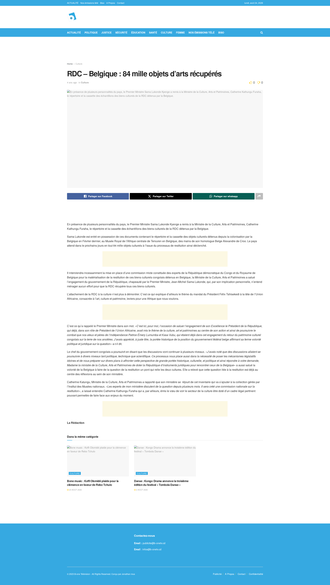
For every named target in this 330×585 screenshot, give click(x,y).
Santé (153, 32)
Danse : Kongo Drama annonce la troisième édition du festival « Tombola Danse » (161, 483)
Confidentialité (256, 574)
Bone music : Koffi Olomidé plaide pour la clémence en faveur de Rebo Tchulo (93, 483)
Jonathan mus (128, 573)
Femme (180, 32)
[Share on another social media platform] (259, 196)
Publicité (217, 574)
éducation (138, 32)
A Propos (110, 2)
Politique (91, 32)
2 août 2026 (142, 489)
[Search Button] (261, 32)
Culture (166, 32)
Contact (120, 2)
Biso (102, 2)
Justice (106, 32)
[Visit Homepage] (71, 17)
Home (70, 63)
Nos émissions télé (89, 2)
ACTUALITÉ (72, 2)
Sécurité (121, 32)
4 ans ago (72, 82)
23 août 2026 (75, 489)
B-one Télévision (82, 573)
